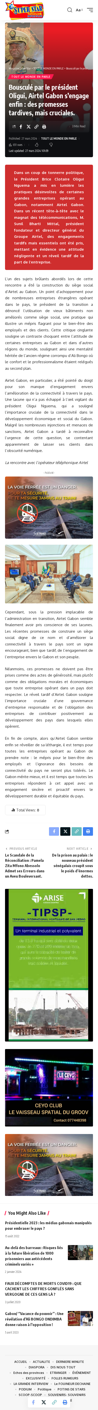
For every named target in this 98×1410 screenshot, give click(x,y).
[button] (69, 10)
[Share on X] (28, 127)
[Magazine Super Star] (24, 10)
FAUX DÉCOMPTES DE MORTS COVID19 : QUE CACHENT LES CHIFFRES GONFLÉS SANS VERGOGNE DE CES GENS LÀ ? (43, 1289)
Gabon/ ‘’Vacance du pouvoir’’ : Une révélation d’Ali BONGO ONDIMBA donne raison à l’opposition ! (34, 1319)
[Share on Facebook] (20, 127)
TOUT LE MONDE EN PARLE (30, 76)
